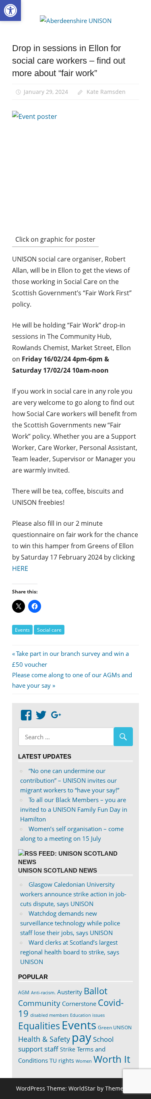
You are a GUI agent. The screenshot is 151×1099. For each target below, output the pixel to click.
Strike (67, 1049)
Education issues (87, 1015)
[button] (10, 10)
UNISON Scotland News (57, 870)
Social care (49, 629)
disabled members (49, 1015)
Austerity (69, 992)
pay (81, 1037)
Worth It (111, 1059)
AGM (23, 992)
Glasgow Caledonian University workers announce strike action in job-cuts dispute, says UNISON (73, 894)
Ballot (96, 991)
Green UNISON (115, 1027)
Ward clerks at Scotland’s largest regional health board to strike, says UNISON (69, 952)
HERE (20, 568)
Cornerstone (79, 1003)
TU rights (62, 1060)
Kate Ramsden (106, 91)
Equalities (39, 1025)
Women (84, 1061)
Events (22, 629)
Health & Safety (44, 1039)
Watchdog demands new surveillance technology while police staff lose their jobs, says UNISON (70, 923)
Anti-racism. (43, 992)
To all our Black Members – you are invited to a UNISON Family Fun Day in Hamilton (73, 809)
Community (39, 1002)
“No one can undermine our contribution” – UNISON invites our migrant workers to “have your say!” (69, 780)
